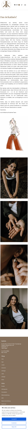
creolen (2, 364)
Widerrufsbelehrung (5, 395)
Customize (14, 423)
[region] (14, 417)
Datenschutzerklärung (5, 401)
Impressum (3, 404)
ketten (2, 379)
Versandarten (4, 392)
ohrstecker (3, 367)
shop (2, 359)
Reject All (14, 426)
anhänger (3, 376)
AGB (2, 398)
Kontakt (5, 352)
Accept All (14, 419)
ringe (2, 362)
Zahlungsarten (4, 389)
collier (2, 373)
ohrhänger (3, 370)
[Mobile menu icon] (25, 4)
